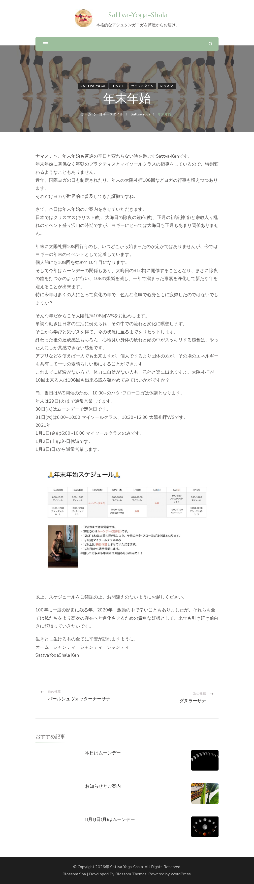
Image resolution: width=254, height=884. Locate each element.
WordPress (181, 874)
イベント (118, 86)
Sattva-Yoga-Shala (138, 14)
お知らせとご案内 (103, 786)
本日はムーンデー (103, 753)
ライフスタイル (142, 86)
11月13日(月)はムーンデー (110, 819)
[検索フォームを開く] (210, 43)
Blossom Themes (131, 874)
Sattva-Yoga (92, 86)
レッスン (166, 86)
